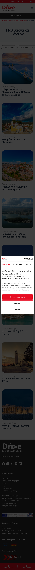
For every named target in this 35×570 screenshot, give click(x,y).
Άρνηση (17, 309)
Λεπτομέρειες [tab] (17, 264)
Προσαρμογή (16, 303)
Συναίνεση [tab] (6, 264)
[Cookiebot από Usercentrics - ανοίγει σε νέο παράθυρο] (25, 259)
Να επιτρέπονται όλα (17, 297)
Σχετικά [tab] (29, 264)
